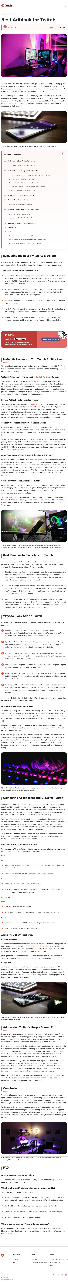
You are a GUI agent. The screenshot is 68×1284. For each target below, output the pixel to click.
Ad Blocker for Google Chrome (41, 874)
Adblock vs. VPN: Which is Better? (20, 218)
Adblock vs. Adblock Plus (38, 636)
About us (15, 1259)
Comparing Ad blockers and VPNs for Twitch (23, 210)
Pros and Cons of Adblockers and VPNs (22, 214)
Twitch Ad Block (43, 377)
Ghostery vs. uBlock (36, 946)
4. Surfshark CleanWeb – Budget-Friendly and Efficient (27, 186)
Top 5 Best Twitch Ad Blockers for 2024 (22, 165)
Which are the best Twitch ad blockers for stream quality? (28, 240)
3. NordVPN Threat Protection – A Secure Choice (25, 183)
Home (5, 14)
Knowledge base (55, 1262)
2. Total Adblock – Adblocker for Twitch (22, 179)
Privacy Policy (35, 1259)
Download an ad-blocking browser (20, 204)
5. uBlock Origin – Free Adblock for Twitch (23, 190)
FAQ (9, 231)
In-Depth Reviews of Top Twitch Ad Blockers (23, 171)
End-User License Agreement (40, 1262)
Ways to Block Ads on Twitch (18, 200)
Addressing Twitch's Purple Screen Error (22, 223)
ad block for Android (35, 460)
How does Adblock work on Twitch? (21, 236)
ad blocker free (34, 381)
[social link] (54, 1275)
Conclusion (12, 227)
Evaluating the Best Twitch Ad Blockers (22, 161)
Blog (14, 1262)
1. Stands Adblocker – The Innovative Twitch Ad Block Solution (29, 175)
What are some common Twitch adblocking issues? (26, 243)
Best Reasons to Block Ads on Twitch (21, 196)
